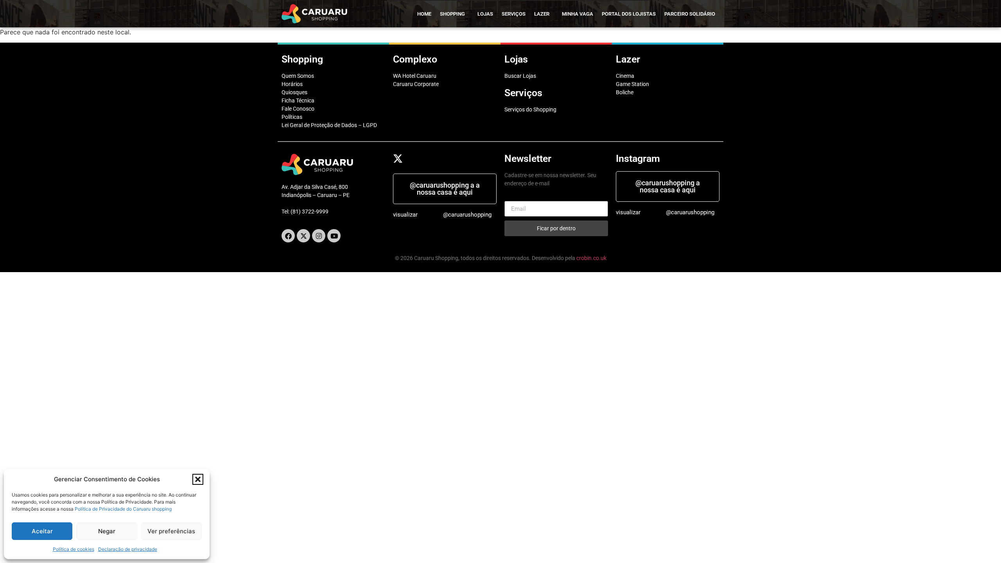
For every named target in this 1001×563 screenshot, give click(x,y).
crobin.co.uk (591, 258)
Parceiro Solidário (689, 14)
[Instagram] (318, 235)
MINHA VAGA (577, 14)
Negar (106, 531)
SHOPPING (452, 14)
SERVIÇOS (514, 14)
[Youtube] (334, 235)
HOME (424, 14)
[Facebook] (288, 235)
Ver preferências (171, 531)
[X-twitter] (303, 235)
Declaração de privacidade (127, 549)
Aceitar (42, 531)
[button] (198, 479)
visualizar (405, 214)
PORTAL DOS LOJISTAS (629, 14)
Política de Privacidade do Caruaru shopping (123, 509)
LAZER (541, 14)
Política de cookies (73, 549)
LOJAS (485, 14)
